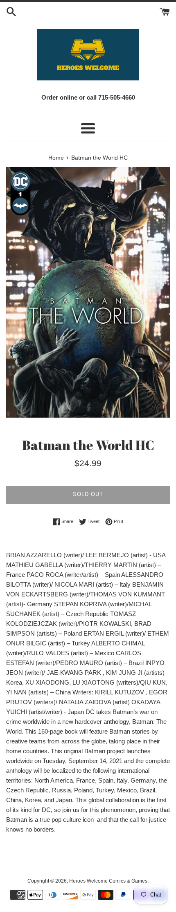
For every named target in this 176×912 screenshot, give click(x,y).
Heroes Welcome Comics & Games (108, 881)
